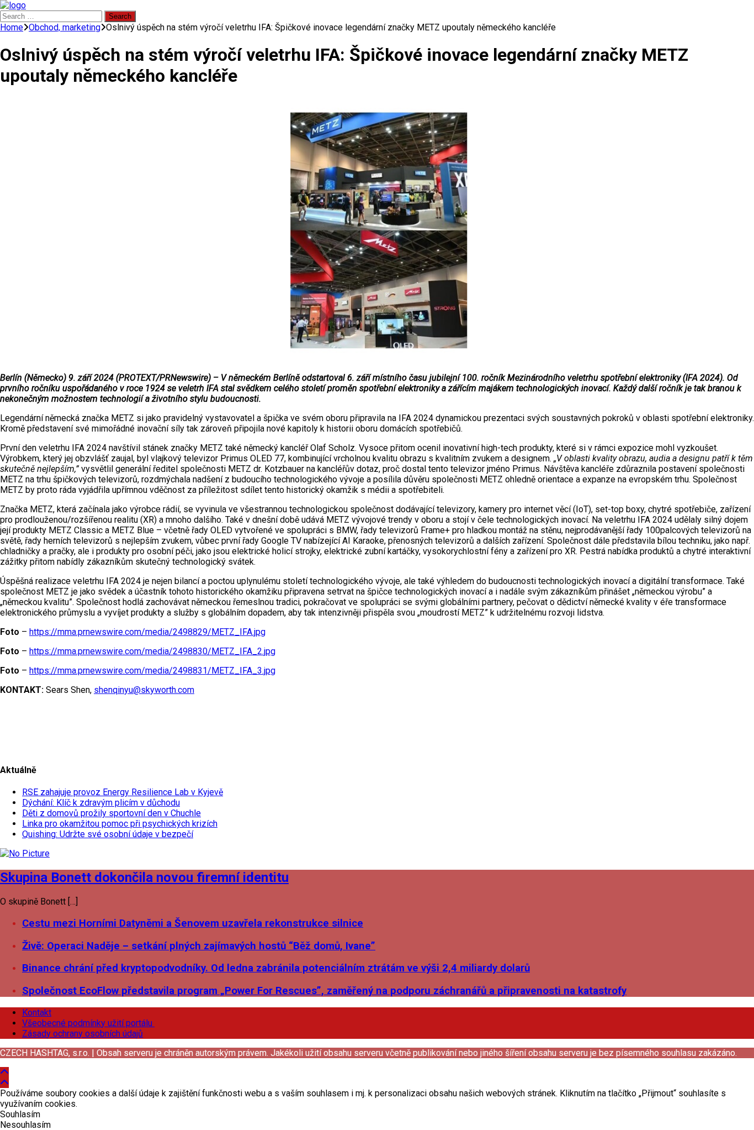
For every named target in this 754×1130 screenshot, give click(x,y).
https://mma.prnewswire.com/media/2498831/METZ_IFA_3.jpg (152, 670)
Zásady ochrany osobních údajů (82, 1033)
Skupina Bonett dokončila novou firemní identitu (144, 877)
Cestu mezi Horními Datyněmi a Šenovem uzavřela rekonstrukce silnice (192, 923)
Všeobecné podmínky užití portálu (88, 1023)
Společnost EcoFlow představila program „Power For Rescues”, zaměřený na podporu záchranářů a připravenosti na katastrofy (324, 991)
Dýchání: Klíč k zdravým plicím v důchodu (101, 802)
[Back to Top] (4, 1072)
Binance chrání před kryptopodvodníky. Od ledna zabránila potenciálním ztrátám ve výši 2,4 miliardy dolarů (276, 968)
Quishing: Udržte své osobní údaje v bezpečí (107, 834)
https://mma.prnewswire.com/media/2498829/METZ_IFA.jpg (147, 632)
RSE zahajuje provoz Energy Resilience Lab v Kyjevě (122, 792)
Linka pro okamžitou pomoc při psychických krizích (119, 823)
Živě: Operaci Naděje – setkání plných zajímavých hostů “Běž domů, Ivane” (198, 946)
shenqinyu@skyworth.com (144, 690)
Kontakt (36, 1012)
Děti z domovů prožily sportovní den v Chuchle (111, 813)
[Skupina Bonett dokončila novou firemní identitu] (25, 853)
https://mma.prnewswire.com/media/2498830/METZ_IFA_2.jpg (152, 651)
